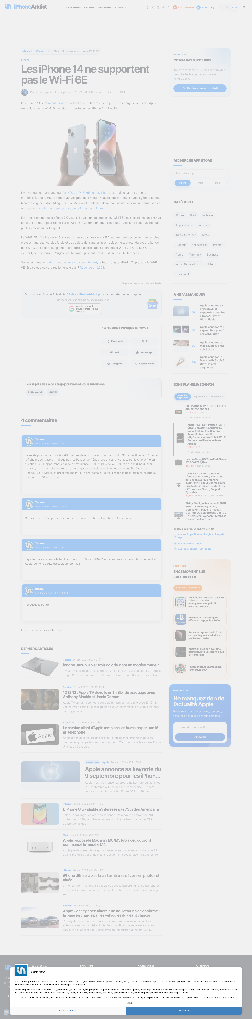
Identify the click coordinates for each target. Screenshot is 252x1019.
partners (32, 981)
